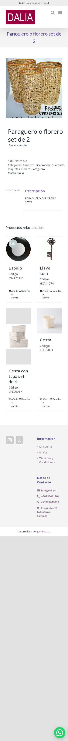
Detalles (24, 290)
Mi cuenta (45, 446)
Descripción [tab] (13, 190)
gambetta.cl (43, 531)
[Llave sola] (49, 249)
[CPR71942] (34, 88)
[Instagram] (10, 440)
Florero (25, 169)
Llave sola (45, 270)
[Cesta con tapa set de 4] (18, 336)
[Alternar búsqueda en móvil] (53, 12)
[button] (59, 732)
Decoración (43, 165)
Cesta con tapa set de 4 (18, 376)
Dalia (20, 173)
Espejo (15, 267)
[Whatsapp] (19, 440)
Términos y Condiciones (47, 460)
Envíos (43, 452)
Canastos (28, 165)
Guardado (58, 165)
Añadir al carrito (14, 294)
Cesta (45, 339)
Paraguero (38, 169)
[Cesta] (49, 320)
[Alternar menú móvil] (60, 12)
